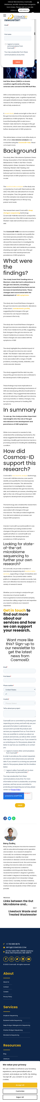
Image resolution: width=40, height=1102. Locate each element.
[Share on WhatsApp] (13, 818)
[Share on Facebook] (5, 818)
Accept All (20, 1085)
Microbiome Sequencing (11, 1035)
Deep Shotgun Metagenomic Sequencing (16, 1025)
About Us (6, 982)
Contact (6, 987)
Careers (5, 992)
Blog (4, 1054)
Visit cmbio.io (24, 10)
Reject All (20, 1097)
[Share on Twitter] (9, 818)
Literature (6, 1059)
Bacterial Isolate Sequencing (12, 1020)
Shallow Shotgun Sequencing (13, 1030)
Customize (20, 1091)
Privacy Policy (7, 997)
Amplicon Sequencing (10, 1015)
